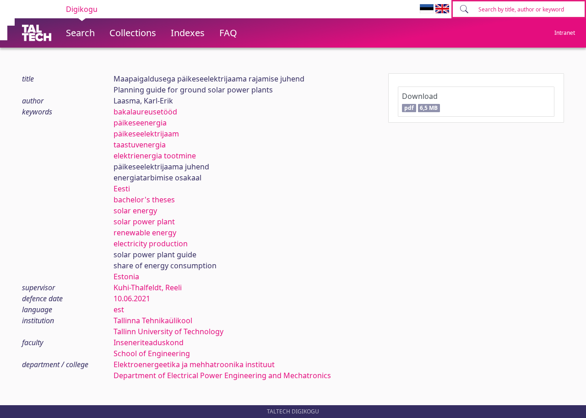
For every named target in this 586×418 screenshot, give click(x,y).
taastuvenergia (140, 145)
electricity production (151, 244)
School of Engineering (152, 353)
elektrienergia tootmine (155, 156)
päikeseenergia (140, 123)
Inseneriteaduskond (149, 342)
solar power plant (144, 222)
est (119, 309)
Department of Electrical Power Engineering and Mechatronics (222, 375)
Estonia (126, 276)
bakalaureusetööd (145, 112)
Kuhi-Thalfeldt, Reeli (148, 287)
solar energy (135, 211)
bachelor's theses (144, 200)
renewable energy (145, 233)
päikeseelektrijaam (146, 134)
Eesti (122, 189)
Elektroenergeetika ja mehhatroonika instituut (194, 364)
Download (420, 101)
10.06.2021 (132, 298)
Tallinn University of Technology (168, 331)
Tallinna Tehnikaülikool (153, 320)
